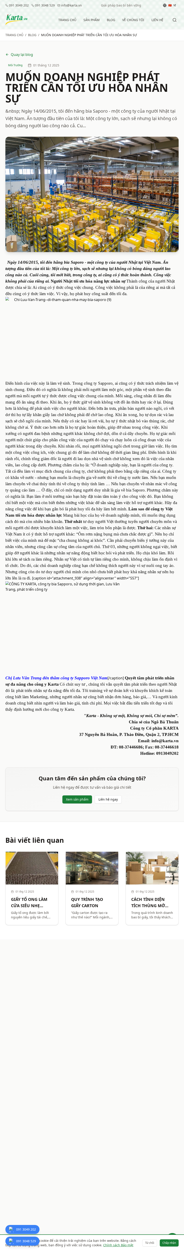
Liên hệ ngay (108, 799)
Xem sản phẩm (77, 799)
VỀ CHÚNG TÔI (133, 20)
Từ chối (149, 1243)
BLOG (111, 20)
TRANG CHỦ (67, 20)
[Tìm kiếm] (175, 20)
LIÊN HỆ (157, 20)
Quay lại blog (22, 54)
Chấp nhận (169, 1243)
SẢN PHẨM (91, 20)
